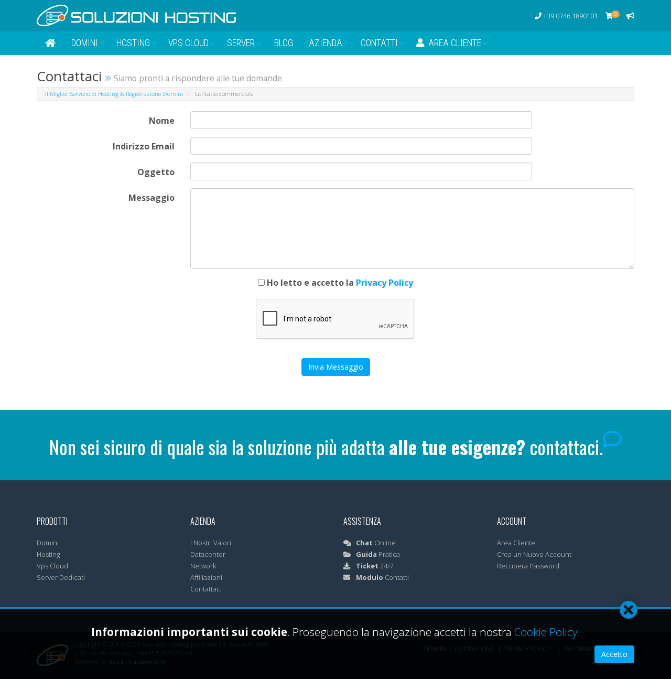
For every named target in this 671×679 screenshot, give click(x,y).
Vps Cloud (188, 43)
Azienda (325, 43)
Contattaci (206, 589)
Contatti (379, 43)
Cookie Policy (546, 631)
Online (376, 542)
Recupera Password (528, 565)
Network (203, 565)
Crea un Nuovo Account (534, 554)
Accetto (614, 654)
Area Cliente (452, 43)
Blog (283, 43)
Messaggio (151, 197)
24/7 (374, 565)
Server (241, 43)
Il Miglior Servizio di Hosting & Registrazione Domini (114, 94)
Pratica (378, 554)
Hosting (133, 43)
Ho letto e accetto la (339, 282)
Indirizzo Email (144, 146)
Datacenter (207, 554)
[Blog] (630, 15)
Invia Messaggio (335, 367)
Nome (162, 120)
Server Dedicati (61, 577)
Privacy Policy (384, 282)
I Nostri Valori (210, 542)
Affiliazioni (206, 577)
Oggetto (156, 172)
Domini (84, 43)
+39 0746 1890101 (570, 15)
